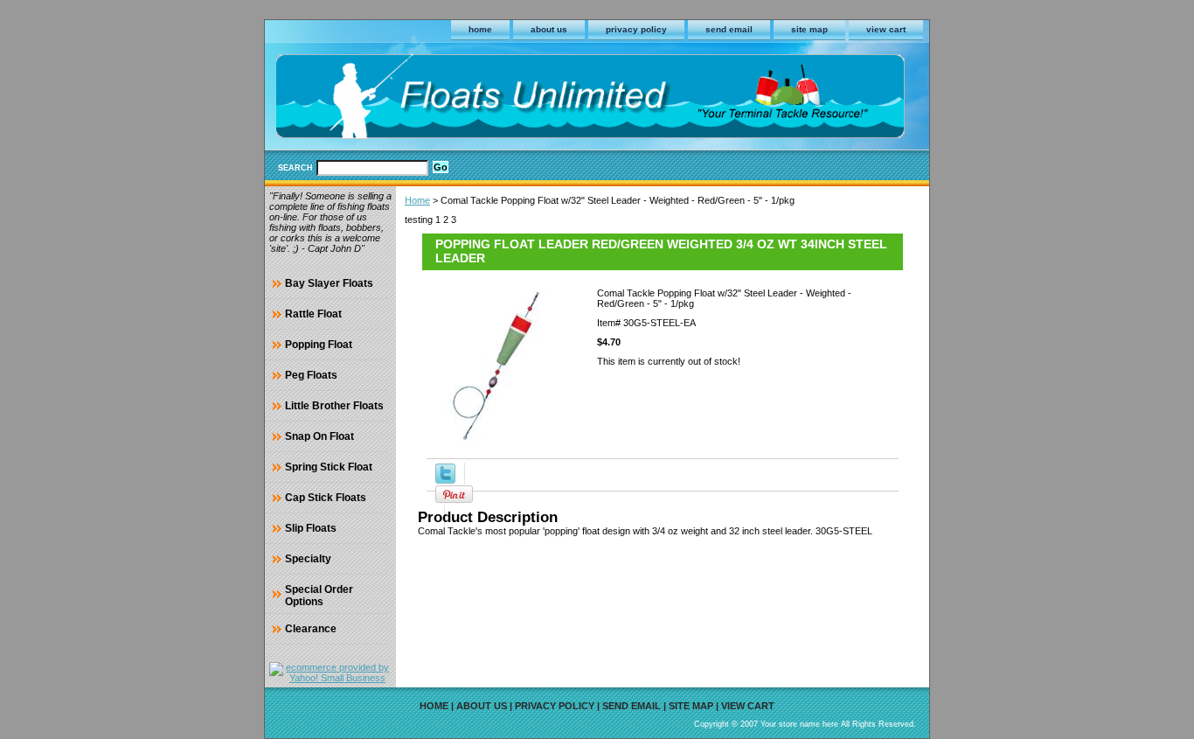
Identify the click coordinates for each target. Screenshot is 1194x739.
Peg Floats (311, 375)
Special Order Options (319, 595)
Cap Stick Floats (325, 498)
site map (809, 29)
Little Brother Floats (334, 406)
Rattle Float (313, 314)
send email (729, 29)
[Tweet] (445, 480)
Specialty (308, 559)
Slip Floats (311, 528)
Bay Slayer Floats (329, 283)
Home (417, 200)
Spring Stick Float (328, 467)
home (480, 29)
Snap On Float (319, 436)
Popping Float (318, 344)
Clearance (311, 629)
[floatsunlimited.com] (483, 99)
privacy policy (636, 29)
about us (549, 29)
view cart (886, 29)
